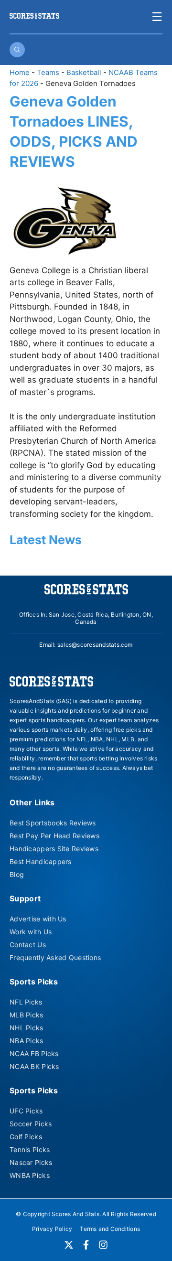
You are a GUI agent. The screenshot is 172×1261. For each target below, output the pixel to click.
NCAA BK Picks (34, 1066)
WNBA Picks (30, 1175)
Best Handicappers (41, 861)
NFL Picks (26, 1002)
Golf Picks (26, 1137)
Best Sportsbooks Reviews (53, 823)
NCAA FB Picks (34, 1053)
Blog (17, 874)
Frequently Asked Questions (55, 957)
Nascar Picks (31, 1162)
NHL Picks (26, 1028)
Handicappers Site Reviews (54, 848)
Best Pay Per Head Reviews (54, 836)
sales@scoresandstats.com (95, 644)
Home (20, 72)
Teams (48, 72)
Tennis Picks (30, 1149)
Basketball (83, 72)
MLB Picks (26, 1015)
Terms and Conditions (110, 1228)
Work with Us (31, 932)
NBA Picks (26, 1041)
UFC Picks (26, 1111)
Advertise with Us (38, 919)
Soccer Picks (31, 1124)
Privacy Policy (52, 1228)
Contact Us (28, 944)
